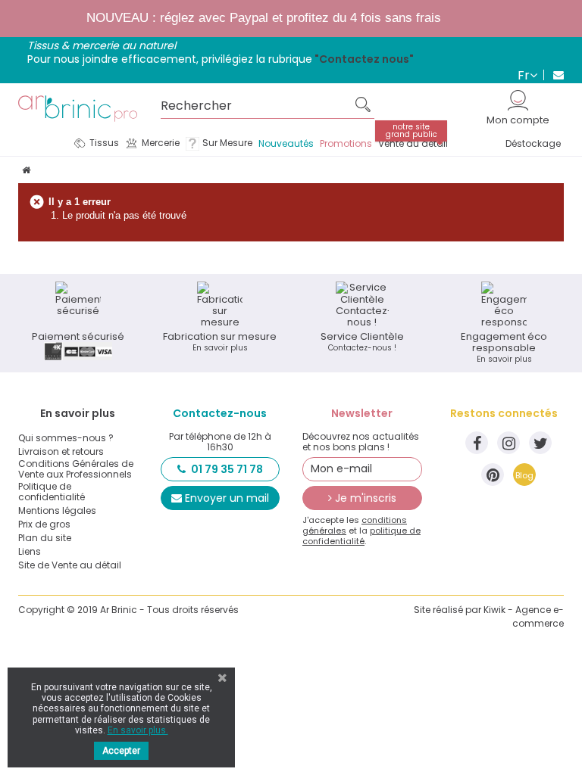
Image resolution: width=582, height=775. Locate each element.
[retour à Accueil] (26, 170)
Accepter (121, 750)
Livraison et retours (61, 452)
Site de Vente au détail (69, 565)
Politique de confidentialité (51, 492)
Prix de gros (44, 524)
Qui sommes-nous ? (66, 438)
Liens (29, 551)
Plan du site (44, 538)
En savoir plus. (138, 730)
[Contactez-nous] (553, 75)
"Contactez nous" (364, 59)
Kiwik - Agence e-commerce (523, 616)
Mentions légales (57, 511)
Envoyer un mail (227, 498)
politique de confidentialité (361, 535)
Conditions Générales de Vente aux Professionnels (75, 469)
